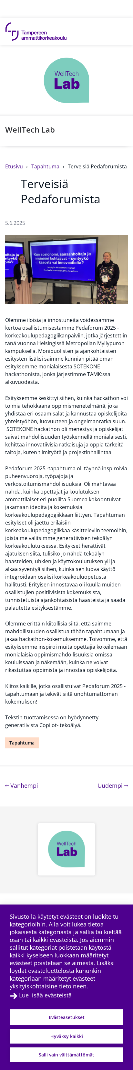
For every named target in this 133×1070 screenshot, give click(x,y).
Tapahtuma (46, 166)
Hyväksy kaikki (66, 1036)
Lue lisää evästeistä (45, 995)
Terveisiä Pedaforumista (97, 166)
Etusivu (14, 166)
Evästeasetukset (67, 1017)
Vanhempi (23, 785)
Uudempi (112, 785)
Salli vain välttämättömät (66, 1055)
